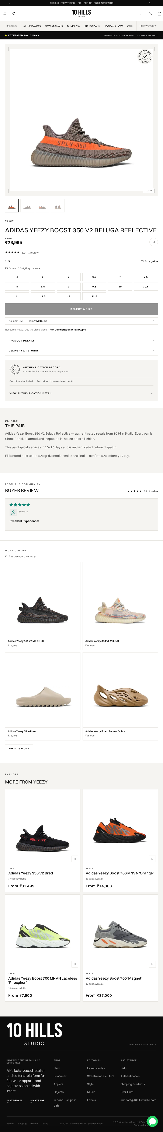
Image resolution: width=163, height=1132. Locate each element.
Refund (10, 1123)
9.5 (94, 286)
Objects (59, 1092)
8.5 (43, 286)
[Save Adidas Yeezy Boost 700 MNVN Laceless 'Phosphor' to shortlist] (75, 964)
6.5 (94, 276)
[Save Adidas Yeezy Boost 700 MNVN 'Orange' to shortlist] (152, 859)
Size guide (151, 261)
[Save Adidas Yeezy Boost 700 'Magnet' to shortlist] (152, 964)
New (57, 1068)
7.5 (146, 276)
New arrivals (54, 26)
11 (17, 296)
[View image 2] (27, 205)
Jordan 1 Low (114, 26)
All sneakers (32, 26)
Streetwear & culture (100, 1076)
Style (90, 1084)
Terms (44, 1123)
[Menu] (5, 13)
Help (123, 1068)
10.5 (146, 286)
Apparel (59, 1084)
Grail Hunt (127, 1092)
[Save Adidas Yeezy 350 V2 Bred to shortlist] (75, 859)
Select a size (81, 309)
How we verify (148, 26)
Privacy (34, 1123)
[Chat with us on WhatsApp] (152, 1121)
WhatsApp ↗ (37, 1101)
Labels (91, 1100)
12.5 (94, 296)
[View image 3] (42, 205)
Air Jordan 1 (92, 26)
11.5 (43, 296)
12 (68, 296)
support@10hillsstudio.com (138, 1100)
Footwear (60, 1076)
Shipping (22, 1123)
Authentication (130, 1076)
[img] (20, 505)
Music (91, 1092)
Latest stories (96, 1068)
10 (120, 286)
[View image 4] (58, 205)
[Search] (14, 13)
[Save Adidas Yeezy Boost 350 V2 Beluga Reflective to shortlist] (153, 242)
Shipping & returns (133, 1084)
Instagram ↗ (14, 1101)
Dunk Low (73, 26)
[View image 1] (12, 205)
